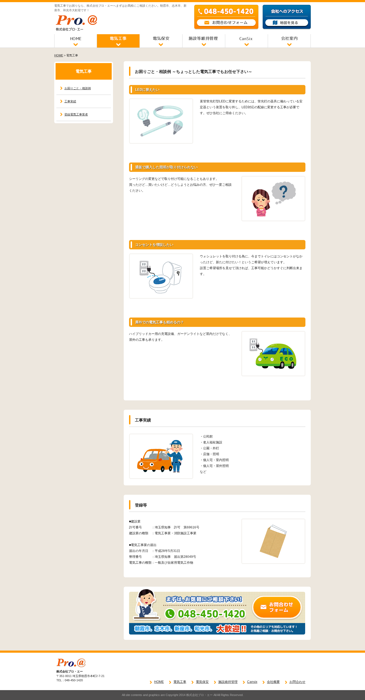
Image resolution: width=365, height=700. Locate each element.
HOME (58, 55)
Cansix (252, 682)
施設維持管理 (228, 682)
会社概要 (273, 682)
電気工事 (179, 682)
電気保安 (202, 682)
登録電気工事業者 (76, 114)
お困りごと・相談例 (77, 88)
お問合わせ (297, 682)
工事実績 (70, 101)
